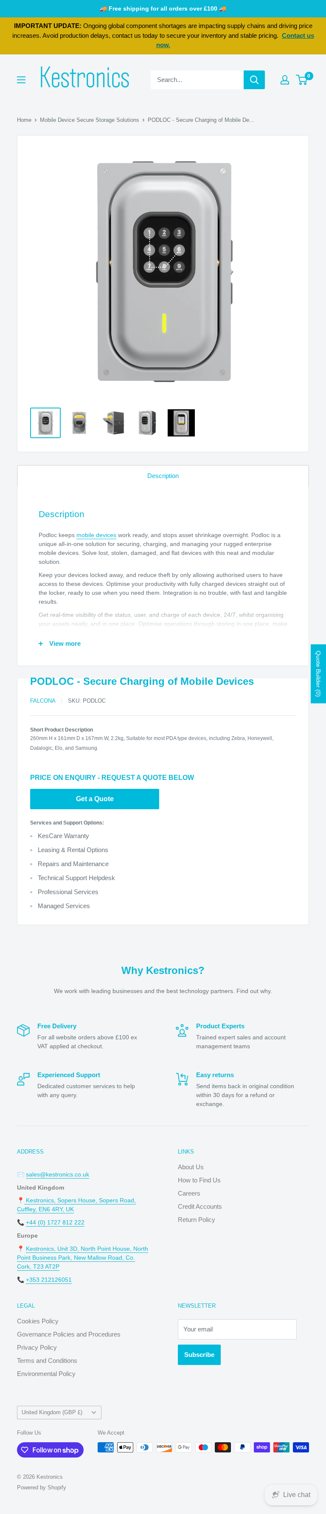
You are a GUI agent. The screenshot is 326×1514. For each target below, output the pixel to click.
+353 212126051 (49, 1279)
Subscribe (199, 1354)
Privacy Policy (37, 1347)
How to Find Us (199, 1180)
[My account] (285, 79)
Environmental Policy (46, 1373)
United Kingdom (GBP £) (52, 1412)
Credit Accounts (200, 1206)
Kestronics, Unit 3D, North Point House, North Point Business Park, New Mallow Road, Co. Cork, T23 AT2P (82, 1257)
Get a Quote (95, 798)
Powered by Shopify (41, 1487)
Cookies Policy (38, 1321)
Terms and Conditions (47, 1360)
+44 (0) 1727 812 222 (55, 1222)
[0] (302, 80)
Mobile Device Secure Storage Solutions (89, 120)
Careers (189, 1193)
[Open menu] (21, 79)
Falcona (43, 701)
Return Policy (196, 1219)
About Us (191, 1167)
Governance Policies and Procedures (69, 1334)
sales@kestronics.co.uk (57, 1174)
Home (24, 120)
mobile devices (96, 535)
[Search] (254, 79)
